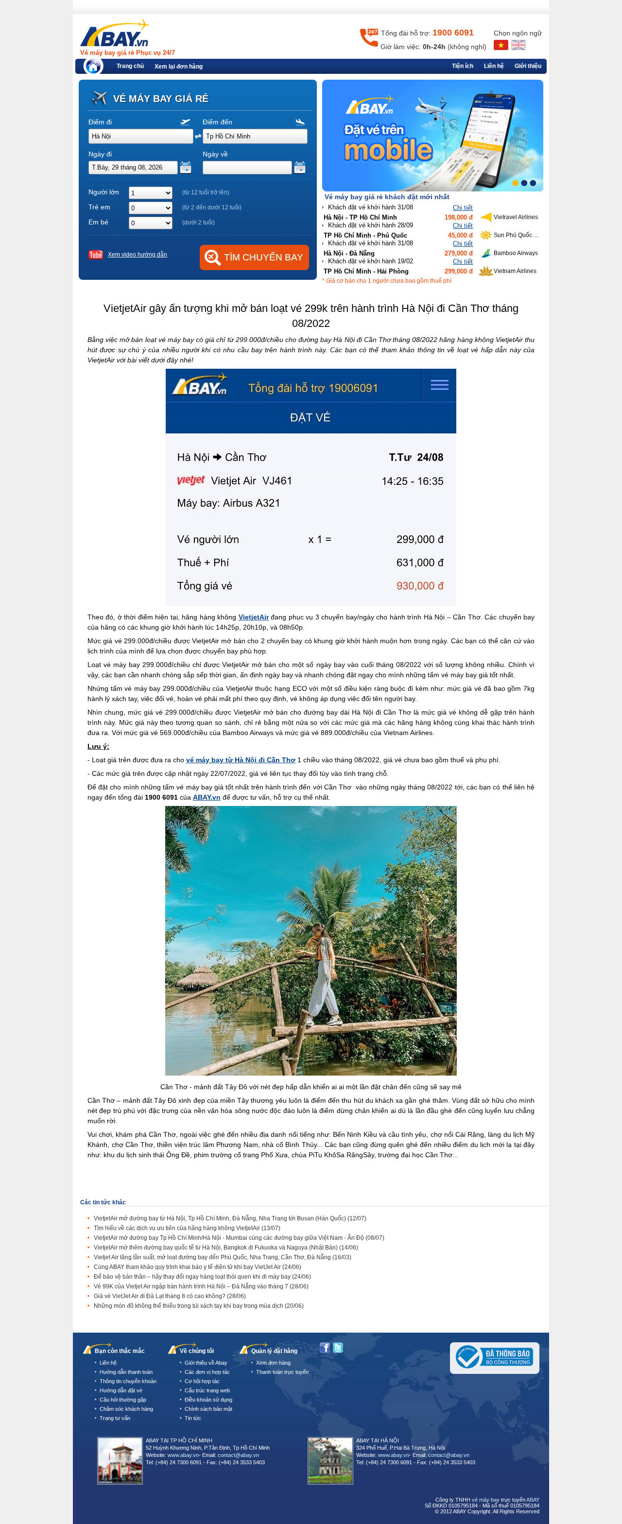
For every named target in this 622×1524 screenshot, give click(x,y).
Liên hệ (494, 66)
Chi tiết (463, 207)
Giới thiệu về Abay (206, 1363)
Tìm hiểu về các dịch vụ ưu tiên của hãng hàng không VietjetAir (187, 1228)
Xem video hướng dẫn (137, 254)
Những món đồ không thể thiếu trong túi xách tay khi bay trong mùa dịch (199, 1305)
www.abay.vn (183, 1455)
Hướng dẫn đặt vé (121, 1390)
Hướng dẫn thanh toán (126, 1372)
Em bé (98, 222)
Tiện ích (462, 66)
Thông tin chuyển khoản (128, 1381)
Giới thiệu (528, 66)
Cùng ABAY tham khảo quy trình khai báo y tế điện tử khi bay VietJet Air (197, 1267)
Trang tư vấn (115, 1418)
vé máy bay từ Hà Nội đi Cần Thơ (240, 760)
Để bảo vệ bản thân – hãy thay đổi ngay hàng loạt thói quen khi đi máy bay (202, 1276)
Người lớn (103, 192)
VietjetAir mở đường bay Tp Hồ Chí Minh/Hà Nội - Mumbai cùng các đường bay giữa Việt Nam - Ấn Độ (239, 1237)
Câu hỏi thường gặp (123, 1400)
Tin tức (193, 1418)
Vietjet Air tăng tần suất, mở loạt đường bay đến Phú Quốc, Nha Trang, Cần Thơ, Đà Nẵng (222, 1257)
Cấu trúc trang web (207, 1390)
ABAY (532, 1500)
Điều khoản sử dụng (208, 1400)
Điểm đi (100, 122)
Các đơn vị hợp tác (207, 1372)
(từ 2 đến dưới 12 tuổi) (212, 207)
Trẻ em (99, 207)
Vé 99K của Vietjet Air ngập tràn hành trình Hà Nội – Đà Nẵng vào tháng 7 (201, 1286)
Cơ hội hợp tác (202, 1381)
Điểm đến (217, 122)
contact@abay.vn (238, 1455)
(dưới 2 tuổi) (198, 222)
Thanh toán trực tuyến (282, 1372)
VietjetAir (254, 617)
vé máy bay (486, 1500)
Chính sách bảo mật (208, 1409)
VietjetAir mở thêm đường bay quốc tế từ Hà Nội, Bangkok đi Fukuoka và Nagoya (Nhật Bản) (226, 1247)
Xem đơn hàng (273, 1363)
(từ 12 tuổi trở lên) (205, 192)
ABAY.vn (207, 797)
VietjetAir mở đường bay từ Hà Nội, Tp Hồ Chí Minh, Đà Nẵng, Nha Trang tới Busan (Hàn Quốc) (230, 1218)
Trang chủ (130, 66)
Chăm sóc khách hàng (126, 1409)
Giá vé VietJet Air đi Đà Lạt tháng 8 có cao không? (170, 1296)
